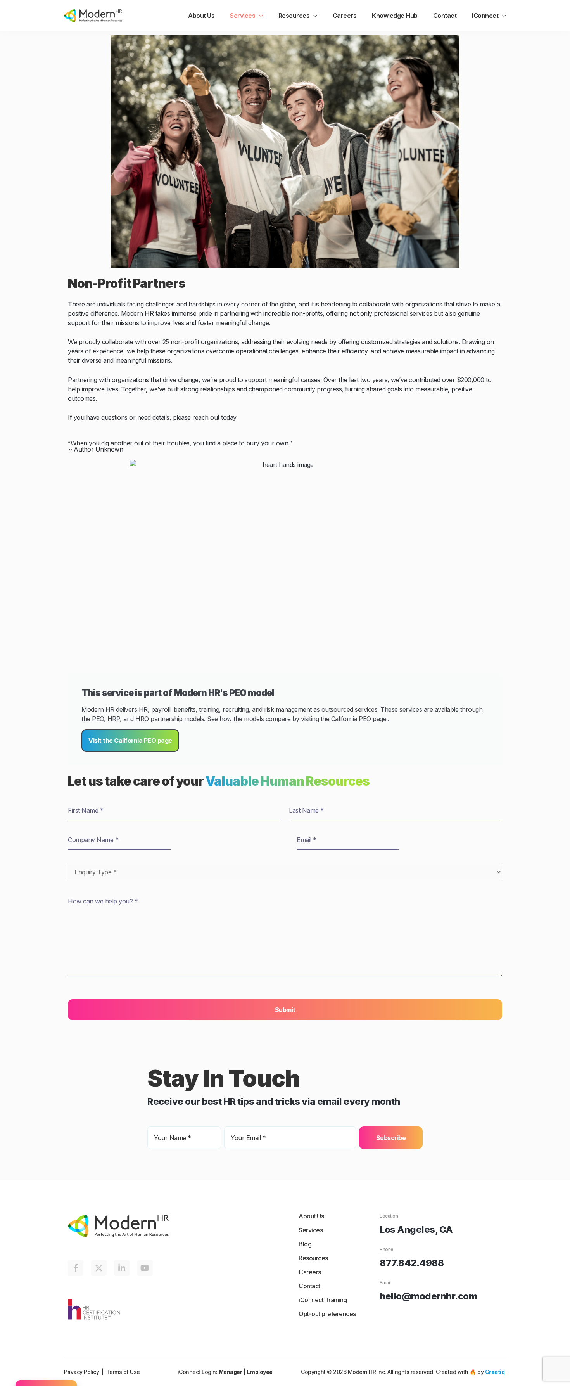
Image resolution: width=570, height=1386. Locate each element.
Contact (445, 15)
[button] (259, 15)
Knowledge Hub (395, 15)
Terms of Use (123, 1372)
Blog (305, 1244)
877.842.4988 (412, 1262)
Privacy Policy (81, 1372)
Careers (345, 15)
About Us (201, 15)
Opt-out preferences (327, 1314)
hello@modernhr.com (428, 1296)
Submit (285, 1010)
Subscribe (391, 1138)
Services (242, 15)
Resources (294, 15)
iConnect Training (323, 1300)
